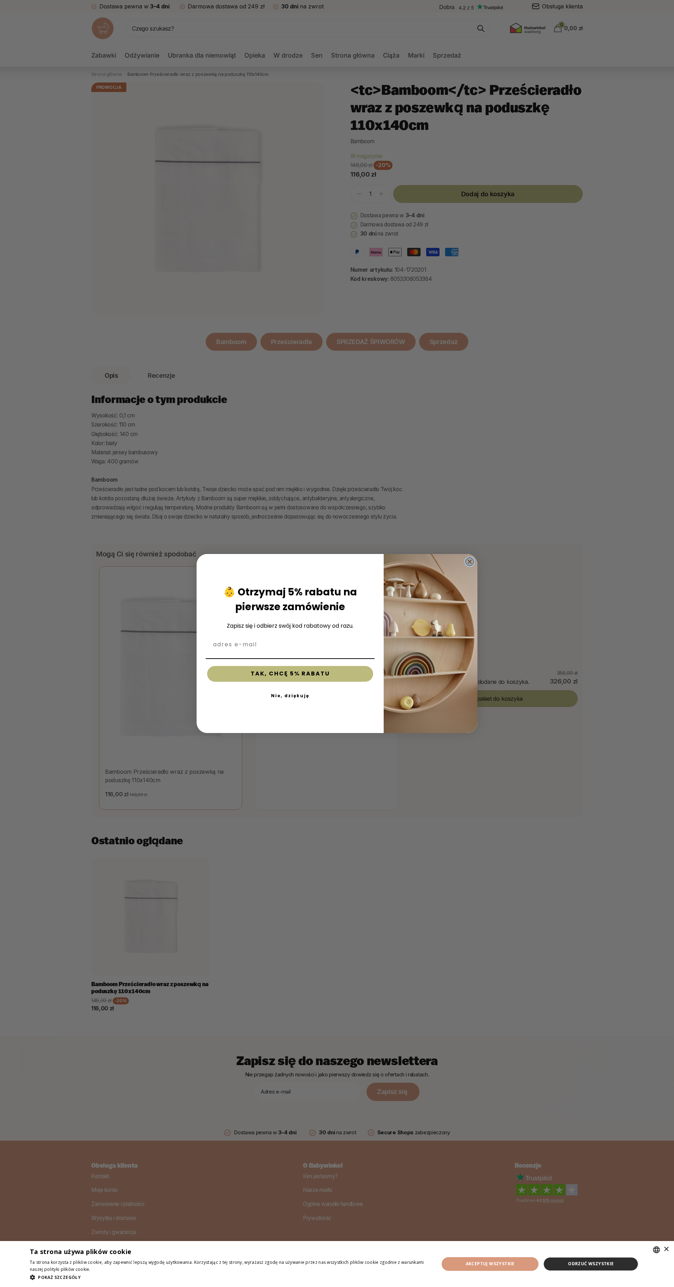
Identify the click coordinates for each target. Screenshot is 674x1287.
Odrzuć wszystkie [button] (591, 1264)
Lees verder (104, 1269)
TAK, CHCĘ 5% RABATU (290, 673)
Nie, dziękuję (290, 696)
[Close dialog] (469, 561)
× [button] (666, 1249)
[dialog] (337, 1264)
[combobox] (656, 1249)
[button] (228, 1277)
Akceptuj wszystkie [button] (490, 1264)
